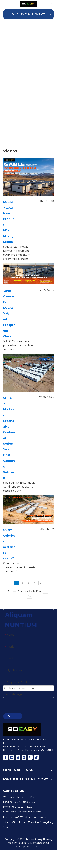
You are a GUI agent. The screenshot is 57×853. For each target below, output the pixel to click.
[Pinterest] (30, 757)
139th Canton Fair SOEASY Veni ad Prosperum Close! (9, 313)
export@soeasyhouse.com (26, 811)
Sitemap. (20, 846)
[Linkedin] (11, 757)
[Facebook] (5, 757)
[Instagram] (24, 757)
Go (29, 596)
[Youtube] (18, 757)
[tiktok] (36, 757)
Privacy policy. (33, 846)
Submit (13, 716)
